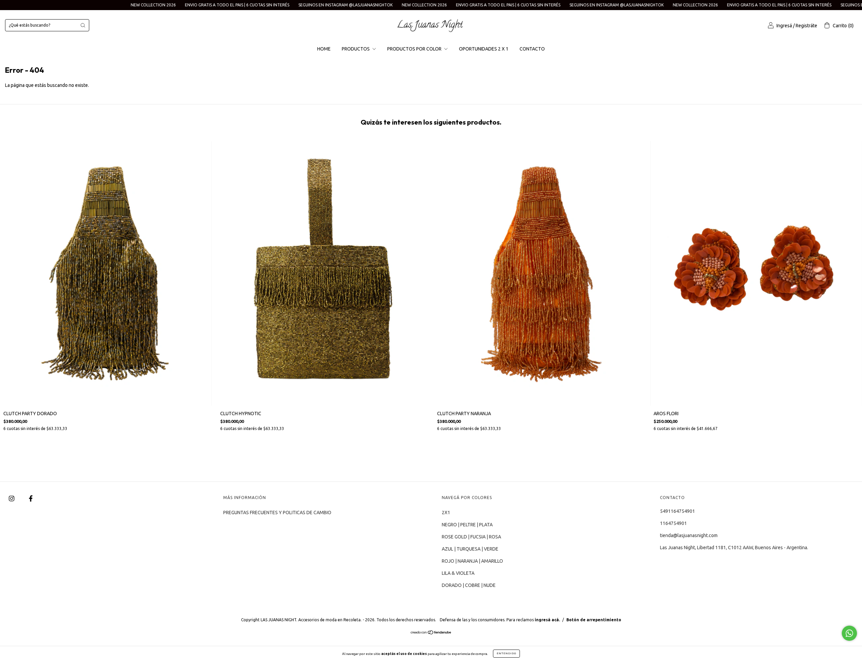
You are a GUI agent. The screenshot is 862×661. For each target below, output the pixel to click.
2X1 (446, 512)
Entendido (506, 653)
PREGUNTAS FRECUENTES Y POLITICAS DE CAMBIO (277, 512)
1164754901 (673, 523)
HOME (324, 49)
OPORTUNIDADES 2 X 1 (483, 49)
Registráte (806, 25)
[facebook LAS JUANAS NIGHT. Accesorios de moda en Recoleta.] (30, 498)
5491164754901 (677, 511)
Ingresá (784, 25)
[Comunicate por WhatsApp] (849, 633)
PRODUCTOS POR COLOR (414, 49)
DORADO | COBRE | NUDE (469, 585)
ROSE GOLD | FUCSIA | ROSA (471, 536)
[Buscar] (83, 25)
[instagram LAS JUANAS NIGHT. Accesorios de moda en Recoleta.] (12, 498)
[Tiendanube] (431, 633)
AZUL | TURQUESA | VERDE (470, 549)
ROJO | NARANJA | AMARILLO (472, 561)
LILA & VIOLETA (458, 573)
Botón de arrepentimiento (593, 620)
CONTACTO (532, 49)
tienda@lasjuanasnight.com (689, 535)
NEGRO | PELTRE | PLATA (467, 524)
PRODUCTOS (356, 49)
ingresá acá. (547, 620)
